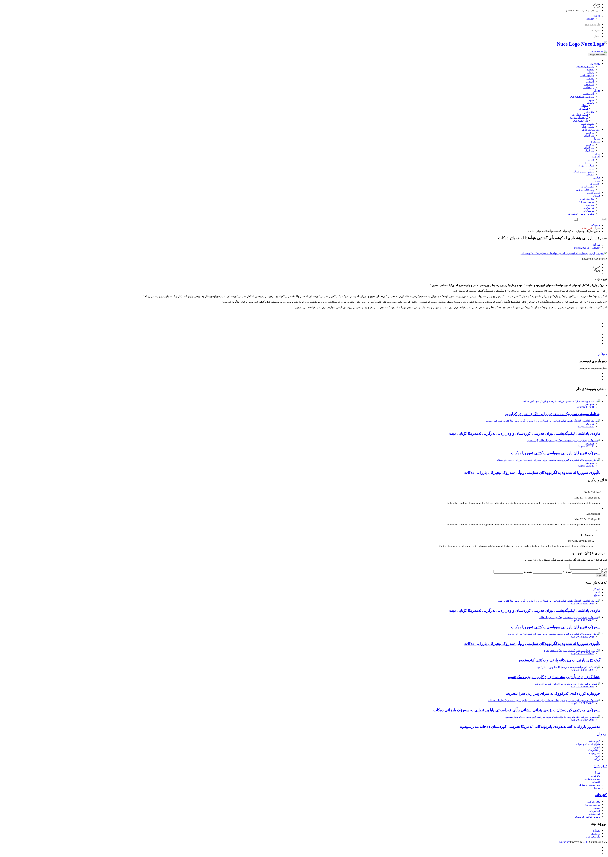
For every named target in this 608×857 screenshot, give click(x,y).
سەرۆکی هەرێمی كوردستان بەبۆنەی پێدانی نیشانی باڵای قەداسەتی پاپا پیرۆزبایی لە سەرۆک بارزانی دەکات (516, 710)
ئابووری (590, 111)
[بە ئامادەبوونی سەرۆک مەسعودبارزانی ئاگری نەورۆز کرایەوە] (567, 401)
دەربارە (596, 36)
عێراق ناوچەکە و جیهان (582, 96)
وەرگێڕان (589, 135)
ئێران (591, 99)
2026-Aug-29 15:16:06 (582, 653)
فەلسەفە (589, 84)
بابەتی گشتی (593, 192)
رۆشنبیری (595, 63)
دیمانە (597, 180)
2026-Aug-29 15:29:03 (582, 636)
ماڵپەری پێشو (593, 836)
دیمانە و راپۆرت (586, 165)
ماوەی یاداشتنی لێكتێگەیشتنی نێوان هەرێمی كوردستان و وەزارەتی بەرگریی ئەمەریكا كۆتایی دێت (524, 433)
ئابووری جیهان (580, 120)
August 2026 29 (586, 465)
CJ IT (586, 842)
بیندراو (597, 595)
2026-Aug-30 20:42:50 (582, 603)
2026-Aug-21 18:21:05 (582, 703)
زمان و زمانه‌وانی (585, 66)
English (596, 16)
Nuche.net (564, 842)
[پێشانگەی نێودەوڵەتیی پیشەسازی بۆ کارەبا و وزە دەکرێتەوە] (568, 667)
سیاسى (590, 78)
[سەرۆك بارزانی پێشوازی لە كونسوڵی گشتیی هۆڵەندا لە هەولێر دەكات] (569, 253)
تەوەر (597, 153)
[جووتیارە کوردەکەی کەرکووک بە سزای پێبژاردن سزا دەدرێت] (567, 683)
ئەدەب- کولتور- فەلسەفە (581, 213)
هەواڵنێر (596, 245)
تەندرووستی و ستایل (583, 171)
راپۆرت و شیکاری (591, 129)
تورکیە (590, 102)
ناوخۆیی (590, 132)
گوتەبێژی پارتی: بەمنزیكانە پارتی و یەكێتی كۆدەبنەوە (559, 660)
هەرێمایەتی (588, 207)
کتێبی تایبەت (587, 186)
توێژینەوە (595, 141)
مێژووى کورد (587, 75)
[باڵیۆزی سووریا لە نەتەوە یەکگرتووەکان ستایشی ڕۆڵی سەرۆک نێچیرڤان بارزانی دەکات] (553, 460)
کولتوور (590, 81)
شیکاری (583, 108)
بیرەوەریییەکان (586, 201)
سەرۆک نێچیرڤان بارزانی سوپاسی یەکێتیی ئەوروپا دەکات (555, 453)
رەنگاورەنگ (588, 126)
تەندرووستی (587, 123)
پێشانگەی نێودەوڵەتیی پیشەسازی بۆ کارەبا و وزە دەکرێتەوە (554, 677)
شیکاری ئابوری (580, 114)
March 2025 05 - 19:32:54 (587, 247)
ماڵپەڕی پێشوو (592, 24)
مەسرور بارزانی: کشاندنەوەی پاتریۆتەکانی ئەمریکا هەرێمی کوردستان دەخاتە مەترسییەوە (530, 726)
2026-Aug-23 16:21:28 (582, 686)
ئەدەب (590, 69)
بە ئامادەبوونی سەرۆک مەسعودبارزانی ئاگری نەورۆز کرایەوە (552, 414)
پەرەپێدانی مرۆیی (585, 189)
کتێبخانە (590, 174)
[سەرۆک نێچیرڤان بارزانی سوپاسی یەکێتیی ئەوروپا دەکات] (569, 440)
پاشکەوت (601, 575)
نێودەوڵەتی (588, 87)
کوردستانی (588, 93)
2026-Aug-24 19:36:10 (582, 670)
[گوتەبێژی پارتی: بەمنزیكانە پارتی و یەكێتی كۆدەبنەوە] (572, 650)
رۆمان (590, 72)
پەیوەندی (595, 30)
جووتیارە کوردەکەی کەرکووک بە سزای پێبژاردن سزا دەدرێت (552, 693)
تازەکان (596, 589)
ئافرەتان (596, 156)
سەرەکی (595, 225)
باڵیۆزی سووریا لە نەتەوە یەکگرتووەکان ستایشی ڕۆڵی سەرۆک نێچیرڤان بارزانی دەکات (532, 472)
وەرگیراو (589, 150)
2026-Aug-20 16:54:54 (582, 719)
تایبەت (597, 592)
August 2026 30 (586, 426)
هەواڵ (597, 90)
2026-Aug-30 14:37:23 (582, 620)
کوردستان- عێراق (579, 117)
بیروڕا (597, 138)
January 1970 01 (585, 407)
